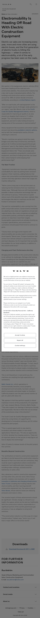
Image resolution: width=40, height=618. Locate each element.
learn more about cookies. (20, 327)
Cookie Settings (20, 345)
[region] (20, 309)
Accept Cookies (20, 335)
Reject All (20, 340)
